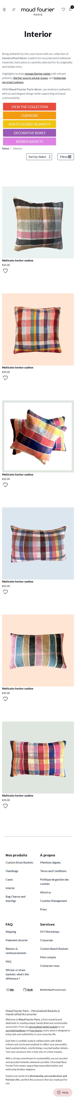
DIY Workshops (50, 931)
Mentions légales (50, 862)
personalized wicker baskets (43, 1026)
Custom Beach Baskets (54, 948)
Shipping (11, 931)
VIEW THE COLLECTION (29, 107)
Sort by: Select (37, 156)
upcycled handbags (15, 1030)
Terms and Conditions (53, 871)
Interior (10, 888)
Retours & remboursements (16, 951)
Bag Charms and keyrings (15, 898)
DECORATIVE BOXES (29, 133)
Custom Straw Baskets (19, 862)
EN (12, 989)
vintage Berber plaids (38, 73)
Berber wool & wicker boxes (30, 78)
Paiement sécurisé (17, 940)
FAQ (8, 961)
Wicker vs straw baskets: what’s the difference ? (17, 974)
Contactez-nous (50, 965)
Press (43, 909)
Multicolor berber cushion (17, 260)
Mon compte (48, 957)
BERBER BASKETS (29, 141)
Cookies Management (53, 900)
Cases (9, 879)
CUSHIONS (29, 115)
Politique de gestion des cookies (54, 881)
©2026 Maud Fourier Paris (53, 989)
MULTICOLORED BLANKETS (30, 124)
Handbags (12, 871)
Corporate (46, 940)
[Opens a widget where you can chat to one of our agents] (62, 1092)
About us (45, 892)
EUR (30, 989)
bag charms (36, 1030)
